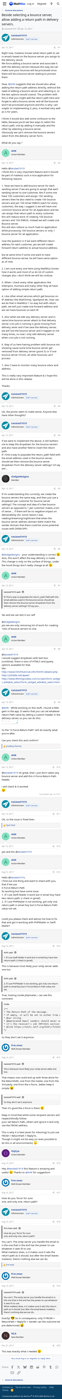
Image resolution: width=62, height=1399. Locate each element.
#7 (59, 585)
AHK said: (8, 952)
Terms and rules (23, 1387)
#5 (59, 488)
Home (5, 1390)
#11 (58, 813)
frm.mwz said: (10, 1228)
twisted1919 (17, 168)
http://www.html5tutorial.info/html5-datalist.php (30, 671)
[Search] (58, 4)
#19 (58, 1285)
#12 (58, 846)
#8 (59, 649)
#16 (58, 1163)
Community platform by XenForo (28, 1396)
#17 (58, 1192)
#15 (58, 1057)
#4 (59, 435)
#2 (59, 162)
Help (51, 1387)
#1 (59, 47)
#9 (59, 702)
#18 (58, 1221)
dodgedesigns (12, 621)
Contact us (7, 1387)
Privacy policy (40, 1387)
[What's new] (51, 4)
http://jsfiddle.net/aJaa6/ (16, 675)
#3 (59, 406)
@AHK (11, 84)
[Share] (54, 47)
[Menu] (4, 3)
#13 (58, 872)
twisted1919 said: (12, 592)
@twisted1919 (15, 1168)
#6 (59, 548)
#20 (58, 1345)
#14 (58, 946)
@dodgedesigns (11, 554)
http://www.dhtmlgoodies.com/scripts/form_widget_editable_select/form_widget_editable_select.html (31, 680)
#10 (58, 767)
